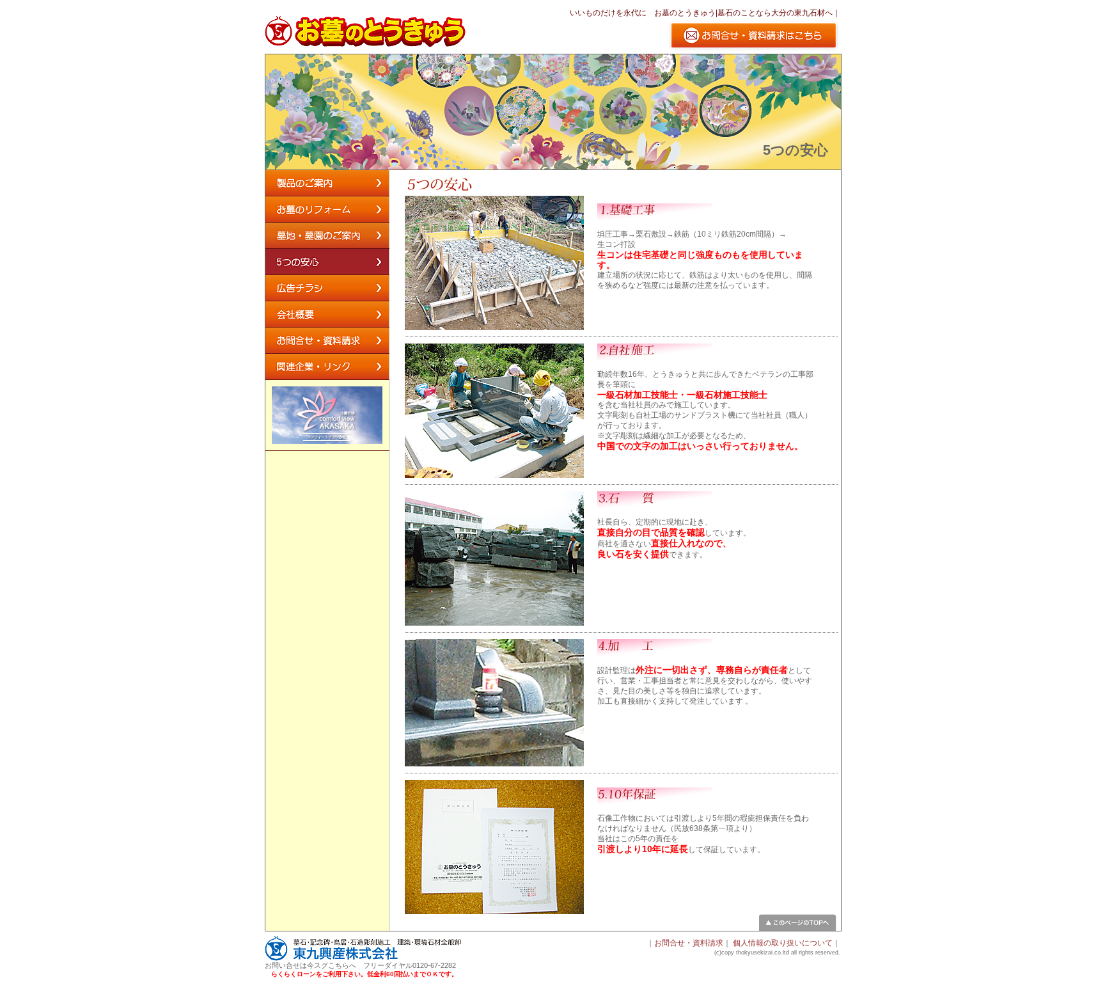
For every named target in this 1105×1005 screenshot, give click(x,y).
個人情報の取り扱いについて (783, 942)
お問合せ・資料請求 (688, 942)
